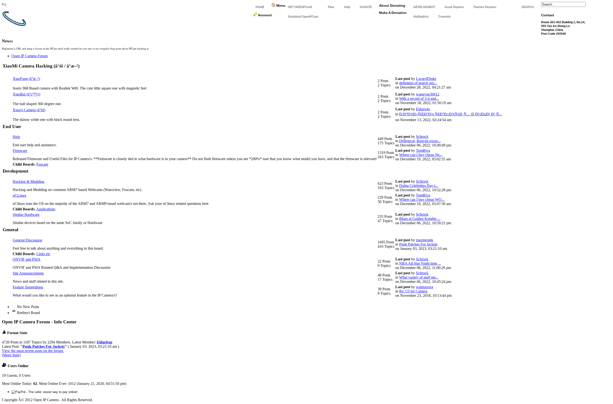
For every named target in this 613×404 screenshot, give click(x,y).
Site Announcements (28, 273)
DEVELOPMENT (424, 6)
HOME (259, 6)
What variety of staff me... (418, 277)
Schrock (422, 137)
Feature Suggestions (28, 287)
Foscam (42, 164)
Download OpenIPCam (303, 16)
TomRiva (423, 150)
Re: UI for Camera (413, 291)
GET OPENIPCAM (300, 6)
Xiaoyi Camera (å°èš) (29, 110)
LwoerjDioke (426, 79)
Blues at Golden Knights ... (419, 219)
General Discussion (27, 240)
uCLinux (19, 195)
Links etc (43, 254)
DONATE (365, 6)
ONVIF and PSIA (26, 259)
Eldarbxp (104, 342)
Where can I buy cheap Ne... (421, 155)
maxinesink (424, 240)
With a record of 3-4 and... (419, 98)
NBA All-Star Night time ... (420, 263)
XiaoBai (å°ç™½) (26, 94)
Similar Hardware (26, 215)
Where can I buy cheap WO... (421, 199)
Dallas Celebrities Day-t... (418, 186)
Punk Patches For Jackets (418, 244)
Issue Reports (454, 6)
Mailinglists (420, 16)
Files (331, 6)
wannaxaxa (424, 287)
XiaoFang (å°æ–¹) (26, 79)
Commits (444, 16)
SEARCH (527, 6)
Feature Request (484, 6)
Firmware (20, 151)
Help (347, 6)
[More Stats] (11, 355)
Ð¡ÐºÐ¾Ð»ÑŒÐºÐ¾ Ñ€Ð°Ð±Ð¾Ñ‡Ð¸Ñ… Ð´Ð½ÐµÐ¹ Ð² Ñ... (450, 114)
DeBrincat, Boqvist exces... (420, 141)
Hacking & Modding (28, 182)
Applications (45, 209)
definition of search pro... (418, 83)
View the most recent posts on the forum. (33, 351)
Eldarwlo (423, 109)
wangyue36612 (427, 94)
